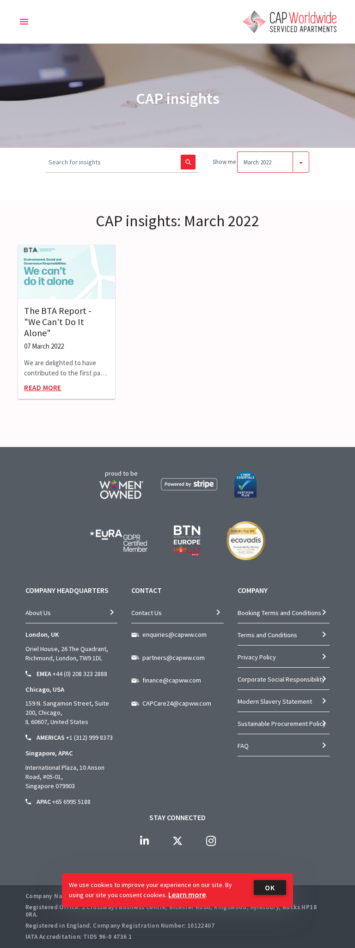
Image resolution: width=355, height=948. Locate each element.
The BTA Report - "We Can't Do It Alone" (58, 321)
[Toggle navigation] (24, 21)
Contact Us (146, 613)
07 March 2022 (44, 346)
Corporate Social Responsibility (281, 679)
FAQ (243, 746)
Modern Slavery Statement (275, 701)
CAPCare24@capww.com (176, 703)
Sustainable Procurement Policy (282, 723)
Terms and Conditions (267, 635)
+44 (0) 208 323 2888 (80, 674)
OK (270, 887)
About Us (38, 613)
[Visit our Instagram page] (211, 841)
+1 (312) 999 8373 (89, 737)
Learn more (187, 894)
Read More (42, 387)
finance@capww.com (171, 680)
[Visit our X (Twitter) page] (177, 841)
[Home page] (290, 21)
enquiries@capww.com (174, 634)
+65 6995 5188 (71, 801)
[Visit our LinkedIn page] (144, 841)
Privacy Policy (257, 657)
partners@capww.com (173, 657)
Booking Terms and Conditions (279, 613)
